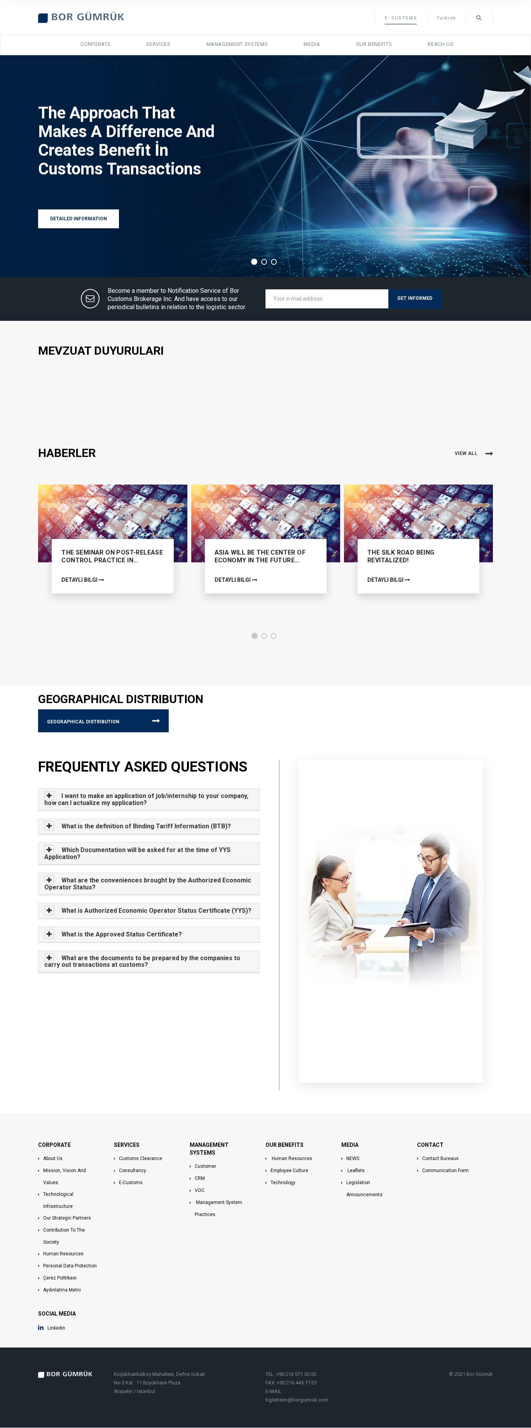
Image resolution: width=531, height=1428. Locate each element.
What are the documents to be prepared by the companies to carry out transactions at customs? (142, 961)
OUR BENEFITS (374, 44)
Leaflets (355, 1170)
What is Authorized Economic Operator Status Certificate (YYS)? (156, 910)
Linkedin (56, 1328)
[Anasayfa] (81, 17)
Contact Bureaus (440, 1158)
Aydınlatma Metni (62, 1290)
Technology (283, 1182)
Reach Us (440, 44)
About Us (53, 1158)
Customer (205, 1166)
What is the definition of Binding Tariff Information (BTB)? (145, 826)
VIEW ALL (466, 453)
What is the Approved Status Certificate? (121, 934)
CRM (200, 1178)
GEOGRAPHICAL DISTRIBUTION (83, 721)
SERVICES (158, 44)
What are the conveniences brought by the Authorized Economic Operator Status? (147, 884)
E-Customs (131, 1182)
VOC (199, 1190)
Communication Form (445, 1170)
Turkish (446, 18)
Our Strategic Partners (67, 1218)
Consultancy (132, 1170)
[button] (255, 636)
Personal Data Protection (70, 1266)
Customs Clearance (140, 1158)
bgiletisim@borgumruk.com (297, 1400)
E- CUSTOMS (401, 18)
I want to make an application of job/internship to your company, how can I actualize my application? (146, 799)
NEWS (352, 1158)
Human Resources (63, 1253)
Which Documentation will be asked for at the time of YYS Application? (137, 853)
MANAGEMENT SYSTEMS (237, 44)
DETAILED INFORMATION (78, 218)
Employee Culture (289, 1170)
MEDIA (312, 44)
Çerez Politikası (60, 1278)
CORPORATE (95, 44)
